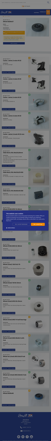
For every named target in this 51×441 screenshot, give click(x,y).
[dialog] (25, 220)
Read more (8, 220)
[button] (10, 228)
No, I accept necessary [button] (21, 224)
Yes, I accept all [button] (38, 224)
